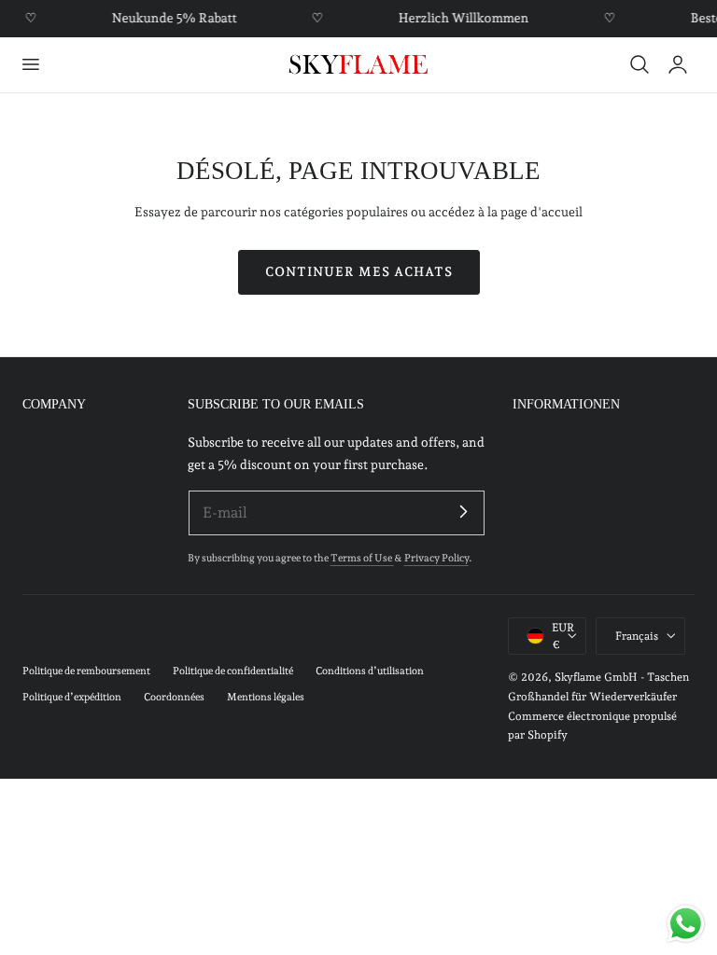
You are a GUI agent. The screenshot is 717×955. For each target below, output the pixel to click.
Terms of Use (362, 558)
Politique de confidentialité (233, 671)
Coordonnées (174, 697)
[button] (30, 64)
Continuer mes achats (359, 271)
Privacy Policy (436, 558)
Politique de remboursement (86, 671)
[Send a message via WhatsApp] (686, 924)
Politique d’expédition (71, 697)
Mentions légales (265, 697)
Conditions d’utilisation (370, 671)
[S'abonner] (464, 512)
